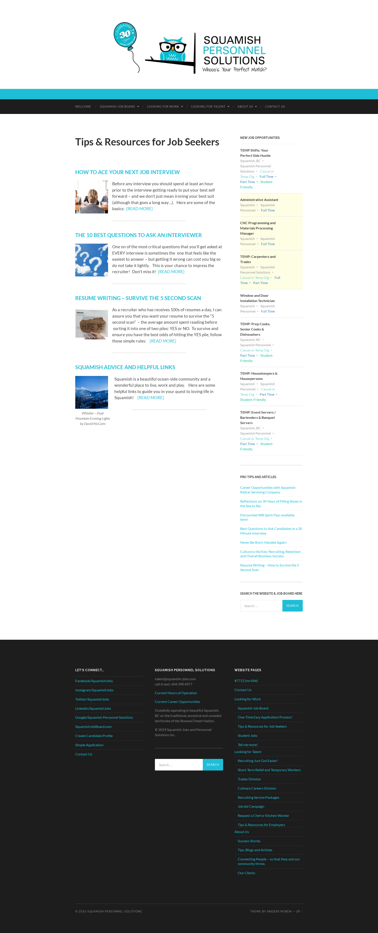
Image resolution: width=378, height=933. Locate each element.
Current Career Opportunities (177, 701)
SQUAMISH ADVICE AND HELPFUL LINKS (125, 367)
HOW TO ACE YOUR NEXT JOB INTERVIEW (127, 172)
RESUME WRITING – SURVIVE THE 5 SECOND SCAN (138, 298)
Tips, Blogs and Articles (255, 850)
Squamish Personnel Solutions (114, 911)
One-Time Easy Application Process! (265, 717)
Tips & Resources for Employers (261, 825)
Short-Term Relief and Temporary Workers (269, 770)
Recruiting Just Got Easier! (258, 760)
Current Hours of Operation (176, 693)
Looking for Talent (208, 106)
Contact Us (275, 106)
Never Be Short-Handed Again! (263, 542)
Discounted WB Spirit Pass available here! (267, 517)
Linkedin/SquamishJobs (93, 708)
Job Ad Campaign (251, 806)
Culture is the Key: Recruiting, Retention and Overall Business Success (270, 553)
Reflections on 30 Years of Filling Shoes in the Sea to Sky (271, 503)
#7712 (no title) (246, 680)
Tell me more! (248, 745)
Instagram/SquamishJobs (94, 690)
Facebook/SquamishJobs (94, 681)
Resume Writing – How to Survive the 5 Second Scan (269, 567)
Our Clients (246, 873)
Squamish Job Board (117, 106)
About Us (245, 106)
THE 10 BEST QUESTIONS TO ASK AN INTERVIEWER (138, 235)
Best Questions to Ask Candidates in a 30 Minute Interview (271, 530)
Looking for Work (163, 106)
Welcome (83, 106)
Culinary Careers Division (257, 788)
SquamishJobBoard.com (93, 726)
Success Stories (249, 841)
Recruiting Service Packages (258, 797)
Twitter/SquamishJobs (92, 699)
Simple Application (89, 745)
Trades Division (249, 779)
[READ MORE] (139, 208)
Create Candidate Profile (94, 736)
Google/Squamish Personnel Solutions (104, 717)
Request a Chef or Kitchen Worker (263, 815)
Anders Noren (279, 911)
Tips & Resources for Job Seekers (262, 726)
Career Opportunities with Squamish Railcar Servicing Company (268, 489)
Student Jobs (247, 735)
